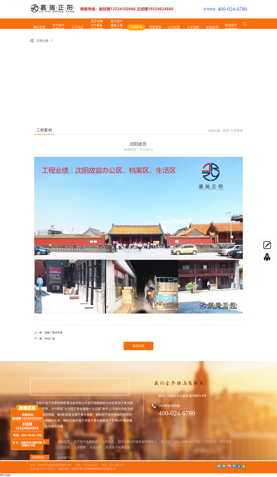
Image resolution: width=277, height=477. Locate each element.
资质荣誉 (155, 27)
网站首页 (39, 27)
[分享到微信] (244, 466)
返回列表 (138, 346)
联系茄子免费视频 (231, 27)
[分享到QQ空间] (224, 466)
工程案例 (136, 27)
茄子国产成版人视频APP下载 (117, 27)
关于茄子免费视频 (58, 27)
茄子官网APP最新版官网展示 (97, 27)
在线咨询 (212, 27)
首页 (226, 130)
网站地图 (5, 475)
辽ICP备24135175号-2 (42, 468)
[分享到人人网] (239, 466)
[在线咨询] (267, 244)
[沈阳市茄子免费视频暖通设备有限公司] (102, 11)
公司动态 (77, 27)
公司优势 (174, 27)
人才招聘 (193, 27)
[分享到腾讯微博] (234, 466)
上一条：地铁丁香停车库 (48, 332)
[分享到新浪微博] (229, 466)
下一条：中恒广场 (44, 338)
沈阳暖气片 (65, 457)
